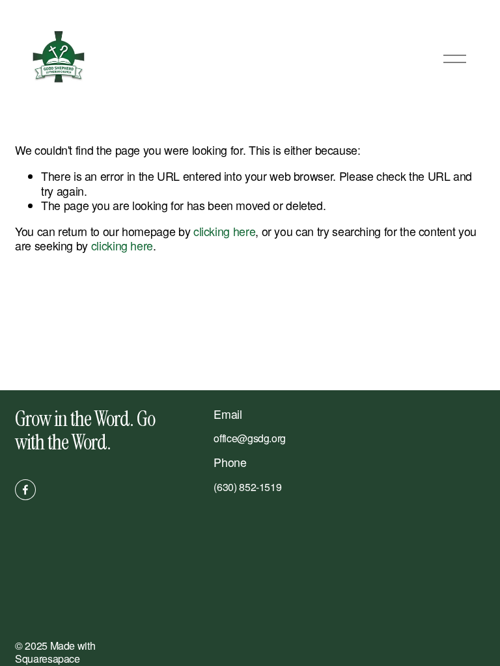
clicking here (224, 231)
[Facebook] (25, 489)
